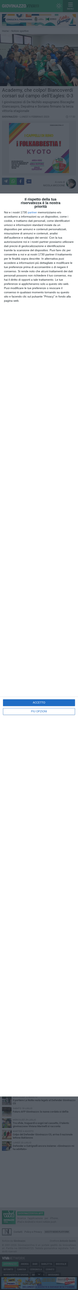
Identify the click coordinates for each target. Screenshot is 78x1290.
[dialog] (39, 645)
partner (32, 212)
